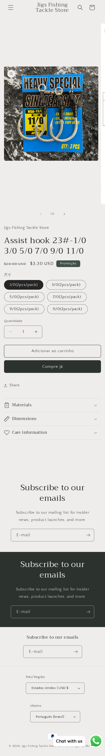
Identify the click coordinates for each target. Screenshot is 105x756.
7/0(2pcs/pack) (67, 297)
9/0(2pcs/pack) (24, 309)
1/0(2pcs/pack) (24, 285)
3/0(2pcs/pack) (66, 285)
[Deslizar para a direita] (64, 214)
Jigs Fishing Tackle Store (39, 746)
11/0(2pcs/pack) (67, 309)
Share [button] (14, 385)
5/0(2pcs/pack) (24, 297)
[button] (11, 7)
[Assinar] (88, 535)
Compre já (52, 366)
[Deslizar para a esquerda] (41, 214)
